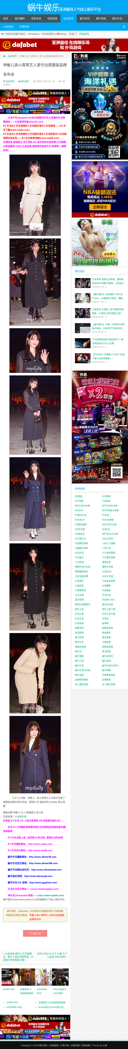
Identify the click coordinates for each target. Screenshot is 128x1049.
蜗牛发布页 (107, 656)
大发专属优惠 (81, 576)
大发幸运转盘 (108, 580)
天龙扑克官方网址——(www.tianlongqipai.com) (33, 889)
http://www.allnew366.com (43, 863)
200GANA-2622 (14, 1007)
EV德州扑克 (80, 515)
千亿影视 (79, 562)
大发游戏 (8, 26)
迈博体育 (24, 26)
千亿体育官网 (108, 552)
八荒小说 (106, 547)
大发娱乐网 (21, 816)
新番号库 (79, 627)
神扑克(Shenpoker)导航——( (23, 895)
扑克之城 (79, 613)
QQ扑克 (106, 529)
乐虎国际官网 (81, 543)
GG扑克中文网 (109, 524)
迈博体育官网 (108, 674)
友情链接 (54, 1045)
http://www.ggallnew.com (43, 882)
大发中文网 (107, 576)
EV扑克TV (80, 519)
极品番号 (106, 632)
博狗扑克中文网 (82, 566)
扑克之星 (79, 618)
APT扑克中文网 (109, 505)
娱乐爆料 (20, 18)
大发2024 (106, 571)
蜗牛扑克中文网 (82, 670)
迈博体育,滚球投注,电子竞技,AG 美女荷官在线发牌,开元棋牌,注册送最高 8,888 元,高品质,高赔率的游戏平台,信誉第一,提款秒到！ (34, 146)
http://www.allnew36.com (42, 856)
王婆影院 (106, 641)
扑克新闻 (79, 623)
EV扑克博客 (108, 519)
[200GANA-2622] (43, 976)
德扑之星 (79, 609)
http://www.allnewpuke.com (46, 869)
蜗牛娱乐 (25, 81)
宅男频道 (52, 18)
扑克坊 (105, 618)
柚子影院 (79, 637)
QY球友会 (80, 533)
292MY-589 (12, 1002)
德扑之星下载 (108, 609)
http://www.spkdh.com (50, 895)
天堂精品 (106, 590)
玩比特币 (69, 18)
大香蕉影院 (80, 590)
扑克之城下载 (108, 613)
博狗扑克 (106, 562)
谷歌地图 (75, 1045)
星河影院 (79, 632)
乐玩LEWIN (107, 538)
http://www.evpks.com (40, 844)
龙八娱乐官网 (108, 684)
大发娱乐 (79, 580)
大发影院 (79, 585)
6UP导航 (79, 500)
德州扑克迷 (107, 604)
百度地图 (85, 1045)
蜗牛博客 (79, 656)
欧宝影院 (106, 637)
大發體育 (106, 585)
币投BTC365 (108, 599)
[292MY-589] (10, 976)
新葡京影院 (107, 627)
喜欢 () (37, 933)
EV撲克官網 (80, 524)
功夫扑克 (79, 552)
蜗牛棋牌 (106, 670)
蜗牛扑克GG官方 (110, 665)
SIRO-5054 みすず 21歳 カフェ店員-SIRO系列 (52, 955)
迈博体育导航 (81, 679)
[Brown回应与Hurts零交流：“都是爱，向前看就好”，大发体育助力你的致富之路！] (60, 976)
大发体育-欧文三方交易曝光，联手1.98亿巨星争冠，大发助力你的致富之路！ (18, 956)
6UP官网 (106, 496)
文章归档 (64, 1045)
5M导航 (78, 496)
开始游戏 (84, 34)
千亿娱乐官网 (108, 557)
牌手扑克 (79, 641)
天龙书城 (79, 594)
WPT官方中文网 (110, 533)
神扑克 (78, 651)
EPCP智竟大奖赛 (110, 510)
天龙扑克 (106, 594)
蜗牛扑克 (117, 18)
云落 (105, 1045)
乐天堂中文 (80, 538)
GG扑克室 (80, 529)
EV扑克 (105, 515)
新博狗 (105, 623)
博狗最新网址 (81, 571)
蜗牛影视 (106, 660)
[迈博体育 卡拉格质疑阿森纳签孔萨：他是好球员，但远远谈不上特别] (26, 976)
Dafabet (79, 510)
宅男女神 (36, 18)
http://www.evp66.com (40, 850)
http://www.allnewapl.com (38, 876)
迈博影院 (106, 679)
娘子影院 (79, 599)
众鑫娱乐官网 (81, 547)
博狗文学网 (107, 566)
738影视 (106, 500)
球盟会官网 (80, 646)
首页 (5, 18)
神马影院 (106, 651)
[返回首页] (4, 56)
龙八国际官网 (81, 684)
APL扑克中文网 (82, 505)
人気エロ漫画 (108, 543)
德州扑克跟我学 (82, 604)
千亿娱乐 (79, 557)
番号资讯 (85, 18)
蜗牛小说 (79, 660)
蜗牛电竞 (101, 18)
